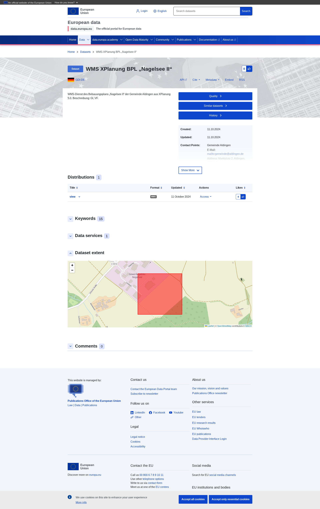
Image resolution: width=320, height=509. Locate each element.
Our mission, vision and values (210, 388)
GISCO (248, 325)
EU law (196, 411)
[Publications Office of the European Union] (97, 390)
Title (72, 187)
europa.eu (95, 474)
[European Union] (97, 466)
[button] (66, 2)
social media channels (222, 475)
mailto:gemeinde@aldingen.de (225, 153)
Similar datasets (213, 105)
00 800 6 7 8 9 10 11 (152, 475)
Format (154, 187)
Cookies (135, 441)
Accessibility (137, 446)
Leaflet (210, 325)
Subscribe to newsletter (144, 393)
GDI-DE (80, 79)
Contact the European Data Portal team (153, 389)
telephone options (153, 479)
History (213, 115)
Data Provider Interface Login (209, 438)
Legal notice (137, 436)
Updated (176, 187)
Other (138, 417)
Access (204, 196)
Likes (239, 187)
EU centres (162, 487)
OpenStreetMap (224, 325)
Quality (213, 96)
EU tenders (199, 417)
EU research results (204, 422)
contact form (155, 483)
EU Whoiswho (200, 428)
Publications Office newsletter (209, 393)
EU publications (201, 434)
